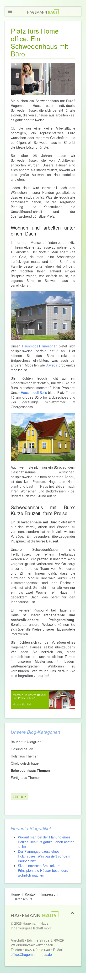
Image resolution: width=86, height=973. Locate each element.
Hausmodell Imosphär (39, 346)
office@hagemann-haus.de (31, 954)
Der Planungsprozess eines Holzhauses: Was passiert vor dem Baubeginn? (44, 856)
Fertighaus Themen (26, 777)
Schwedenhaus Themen (30, 770)
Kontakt (30, 894)
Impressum (49, 894)
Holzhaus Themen (24, 756)
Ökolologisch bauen (26, 763)
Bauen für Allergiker (26, 741)
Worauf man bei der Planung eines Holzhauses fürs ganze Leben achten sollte (46, 842)
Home (15, 894)
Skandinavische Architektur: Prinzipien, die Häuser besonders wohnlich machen (43, 870)
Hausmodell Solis (34, 392)
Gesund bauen (22, 749)
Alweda (51, 365)
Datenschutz (22, 899)
